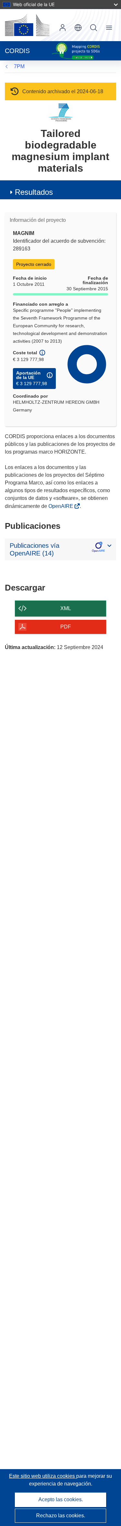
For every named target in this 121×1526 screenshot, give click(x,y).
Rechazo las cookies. (60, 1515)
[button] (78, 28)
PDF (65, 626)
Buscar (93, 28)
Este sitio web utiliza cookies (42, 1476)
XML (65, 608)
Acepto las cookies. (60, 1499)
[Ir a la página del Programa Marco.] (60, 112)
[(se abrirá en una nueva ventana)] (27, 25)
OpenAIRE (61, 506)
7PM (19, 66)
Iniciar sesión (62, 28)
